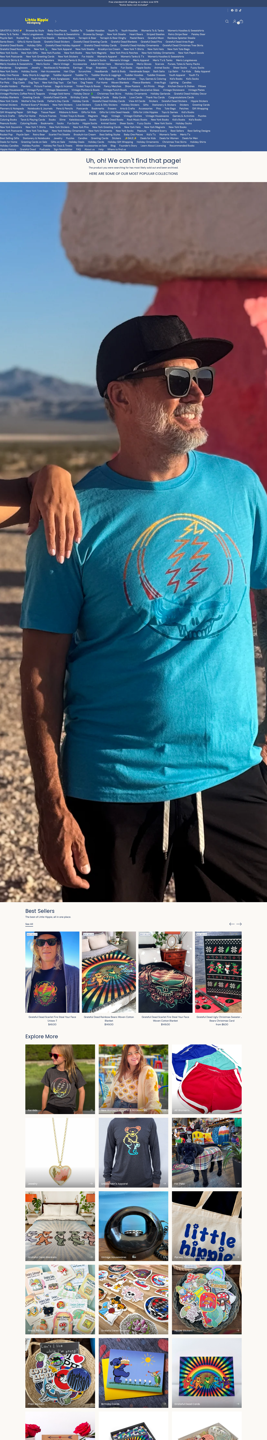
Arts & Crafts (127, 108)
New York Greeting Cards (40, 56)
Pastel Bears (137, 38)
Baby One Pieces (57, 30)
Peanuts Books (8, 123)
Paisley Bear (198, 34)
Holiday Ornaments (136, 93)
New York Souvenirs (11, 127)
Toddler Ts (76, 30)
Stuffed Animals (127, 78)
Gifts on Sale (58, 142)
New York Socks (9, 52)
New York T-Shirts (134, 49)
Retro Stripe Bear (178, 34)
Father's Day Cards (58, 101)
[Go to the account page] (233, 21)
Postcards (82, 108)
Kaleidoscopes (77, 119)
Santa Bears (7, 41)
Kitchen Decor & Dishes (181, 86)
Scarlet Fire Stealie (43, 38)
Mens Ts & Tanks (9, 34)
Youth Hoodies (129, 30)
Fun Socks (126, 67)
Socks (113, 67)
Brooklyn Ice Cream (109, 49)
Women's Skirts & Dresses (14, 60)
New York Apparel (62, 49)
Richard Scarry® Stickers (35, 104)
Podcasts (45, 149)
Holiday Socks (29, 71)
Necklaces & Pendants (56, 67)
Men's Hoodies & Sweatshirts (63, 34)
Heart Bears (136, 34)
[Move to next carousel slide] (239, 924)
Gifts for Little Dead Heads (114, 112)
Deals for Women (169, 138)
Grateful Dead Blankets (124, 41)
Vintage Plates (196, 90)
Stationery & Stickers (164, 104)
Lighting (174, 82)
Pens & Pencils (64, 108)
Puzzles (202, 116)
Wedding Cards (100, 97)
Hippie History (8, 149)
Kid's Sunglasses (60, 78)
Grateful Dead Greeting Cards (90, 41)
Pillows (202, 86)
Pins (158, 108)
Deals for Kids (148, 138)
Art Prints (149, 86)
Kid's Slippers (106, 78)
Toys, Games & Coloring (152, 78)
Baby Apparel (202, 71)
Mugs (161, 86)
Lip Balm (173, 71)
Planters (25, 86)
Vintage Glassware (57, 90)
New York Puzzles (51, 52)
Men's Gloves (144, 64)
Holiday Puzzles (31, 145)
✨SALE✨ (131, 138)
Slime (62, 119)
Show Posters (132, 86)
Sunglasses (21, 67)
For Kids (186, 71)
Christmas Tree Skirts (109, 93)
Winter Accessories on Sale (91, 145)
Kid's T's (151, 134)
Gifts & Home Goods (28, 41)
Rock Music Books (137, 119)
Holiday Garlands (160, 93)
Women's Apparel (107, 56)
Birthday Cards (79, 97)
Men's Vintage (61, 64)
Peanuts (141, 130)
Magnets (93, 116)
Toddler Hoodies (95, 30)
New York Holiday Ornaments (158, 52)
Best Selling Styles (110, 134)
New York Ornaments (100, 130)
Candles (186, 82)
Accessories (80, 64)
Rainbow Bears (66, 38)
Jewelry (35, 67)
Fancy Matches (112, 86)
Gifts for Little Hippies (145, 112)
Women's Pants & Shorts (71, 60)
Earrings (77, 67)
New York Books (73, 52)
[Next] (55, 21)
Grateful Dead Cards (55, 97)
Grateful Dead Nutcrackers (15, 49)
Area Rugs (160, 82)
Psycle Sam (6, 38)
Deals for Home (8, 142)
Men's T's (185, 134)
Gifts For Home (27, 116)
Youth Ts (113, 30)
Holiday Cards (81, 101)
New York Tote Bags (178, 49)
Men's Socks (43, 64)
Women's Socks (97, 60)
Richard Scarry (158, 130)
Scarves (159, 64)
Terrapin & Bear (87, 38)
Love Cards (135, 97)
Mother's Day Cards (32, 101)
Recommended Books (182, 145)
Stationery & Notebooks (36, 138)
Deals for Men (190, 138)
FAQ (78, 149)
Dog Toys (33, 82)
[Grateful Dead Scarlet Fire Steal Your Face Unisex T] (52, 972)
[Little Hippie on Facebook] (232, 10)
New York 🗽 (41, 49)
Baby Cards (119, 97)
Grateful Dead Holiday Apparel (62, 45)
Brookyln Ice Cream (85, 134)
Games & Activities (183, 116)
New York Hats (156, 49)
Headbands (101, 71)
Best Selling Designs (199, 130)
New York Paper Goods (191, 52)
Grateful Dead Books (11, 45)
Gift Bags (32, 112)
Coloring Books (8, 119)
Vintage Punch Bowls (115, 90)
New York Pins (81, 127)
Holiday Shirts (198, 142)
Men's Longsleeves (32, 34)
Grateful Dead (28, 149)
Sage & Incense (63, 86)
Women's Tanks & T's (132, 56)
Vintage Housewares (11, 90)
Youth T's (194, 75)
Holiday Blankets (9, 97)
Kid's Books (176, 78)
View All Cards (137, 101)
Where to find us (116, 149)
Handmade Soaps (139, 71)
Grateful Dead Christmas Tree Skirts (183, 45)
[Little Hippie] (37, 21)
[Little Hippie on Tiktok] (240, 10)
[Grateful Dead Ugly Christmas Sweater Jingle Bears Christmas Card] (222, 972)
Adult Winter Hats (101, 64)
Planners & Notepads (12, 108)
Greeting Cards (31, 97)
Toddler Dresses (156, 75)
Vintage (115, 116)
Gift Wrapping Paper (11, 112)
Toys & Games (170, 112)
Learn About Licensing (153, 145)
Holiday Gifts (34, 45)
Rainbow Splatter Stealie (181, 38)
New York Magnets (96, 52)
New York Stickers (68, 56)
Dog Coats (19, 82)
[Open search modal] (227, 21)
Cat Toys (72, 82)
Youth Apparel (177, 75)
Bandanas (5, 67)
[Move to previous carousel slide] (232, 924)
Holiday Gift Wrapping (120, 142)
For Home (102, 82)
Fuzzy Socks (197, 67)
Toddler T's (81, 75)
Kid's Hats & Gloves (84, 78)
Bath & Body (119, 71)
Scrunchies (84, 71)
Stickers (153, 101)
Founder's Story (128, 145)
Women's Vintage (119, 60)
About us (90, 149)
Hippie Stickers (199, 101)
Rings (89, 67)
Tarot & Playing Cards (33, 119)
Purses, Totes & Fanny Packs (184, 64)
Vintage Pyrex (35, 90)
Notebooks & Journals (40, 108)
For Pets (4, 82)
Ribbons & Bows (68, 112)
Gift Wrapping (200, 108)
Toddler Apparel (62, 75)
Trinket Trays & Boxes (88, 86)
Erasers (112, 108)
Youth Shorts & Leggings (13, 78)
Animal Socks (162, 67)
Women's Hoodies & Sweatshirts (186, 30)
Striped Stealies (156, 34)
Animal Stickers (8, 104)
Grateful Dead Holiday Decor (190, 93)
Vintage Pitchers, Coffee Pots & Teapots (22, 93)
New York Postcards (11, 56)
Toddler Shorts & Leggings (106, 75)
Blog (113, 145)
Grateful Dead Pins (151, 41)
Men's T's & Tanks (162, 60)
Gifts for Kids (88, 112)
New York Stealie (116, 34)
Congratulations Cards (181, 97)
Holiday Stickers (130, 104)
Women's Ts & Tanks (152, 30)
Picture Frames (42, 86)
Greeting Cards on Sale (34, 142)
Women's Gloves (124, 64)
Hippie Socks (143, 67)
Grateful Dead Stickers (57, 41)
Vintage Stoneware (173, 90)
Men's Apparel (141, 60)
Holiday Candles (9, 145)
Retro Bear (39, 134)
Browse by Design (93, 34)
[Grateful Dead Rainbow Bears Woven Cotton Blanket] (109, 972)
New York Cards (9, 101)
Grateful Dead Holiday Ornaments (139, 45)
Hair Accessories (50, 71)
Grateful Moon (156, 38)
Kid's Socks (192, 78)
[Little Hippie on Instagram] (236, 10)
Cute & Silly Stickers (106, 104)
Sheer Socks (180, 67)
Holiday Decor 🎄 (83, 93)
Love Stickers (83, 104)
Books (52, 119)
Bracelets (101, 67)
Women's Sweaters (43, 60)
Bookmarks (98, 108)
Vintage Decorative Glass (145, 90)
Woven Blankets (120, 82)
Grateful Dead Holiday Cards (100, 45)
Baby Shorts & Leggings (36, 75)
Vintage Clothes (133, 116)
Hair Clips (69, 71)
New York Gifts (29, 52)
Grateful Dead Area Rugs (180, 41)
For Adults (87, 56)
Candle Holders (8, 86)
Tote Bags (170, 108)
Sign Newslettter (63, 149)
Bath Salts (159, 71)
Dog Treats (87, 82)
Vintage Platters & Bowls (86, 90)
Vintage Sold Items (59, 93)
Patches (184, 108)
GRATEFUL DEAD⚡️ (11, 30)
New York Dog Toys (53, 82)
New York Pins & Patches (124, 52)
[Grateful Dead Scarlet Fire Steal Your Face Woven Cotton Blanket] (165, 972)
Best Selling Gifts (9, 138)
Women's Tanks (167, 134)
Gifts (145, 104)
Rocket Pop (23, 38)
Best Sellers (177, 130)
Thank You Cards (155, 97)
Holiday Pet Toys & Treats (57, 145)
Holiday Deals (76, 142)
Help (101, 149)
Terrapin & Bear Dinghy (113, 38)
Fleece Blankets (141, 82)
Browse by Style (35, 30)
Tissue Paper (48, 112)
